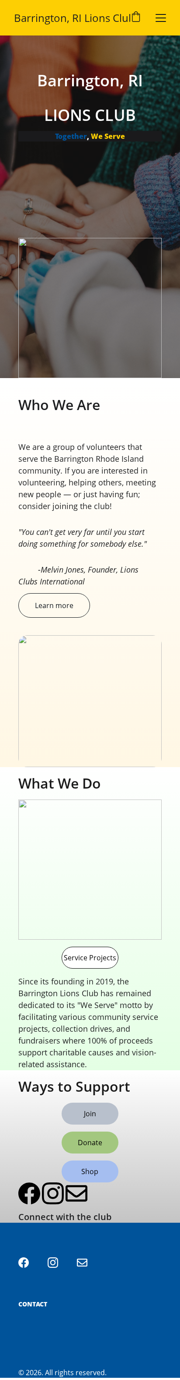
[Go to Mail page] (76, 1193)
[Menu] (161, 18)
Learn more (54, 605)
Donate (90, 1142)
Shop (89, 1171)
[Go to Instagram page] (53, 1193)
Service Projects (90, 957)
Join (90, 1113)
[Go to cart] (136, 18)
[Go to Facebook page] (29, 1193)
